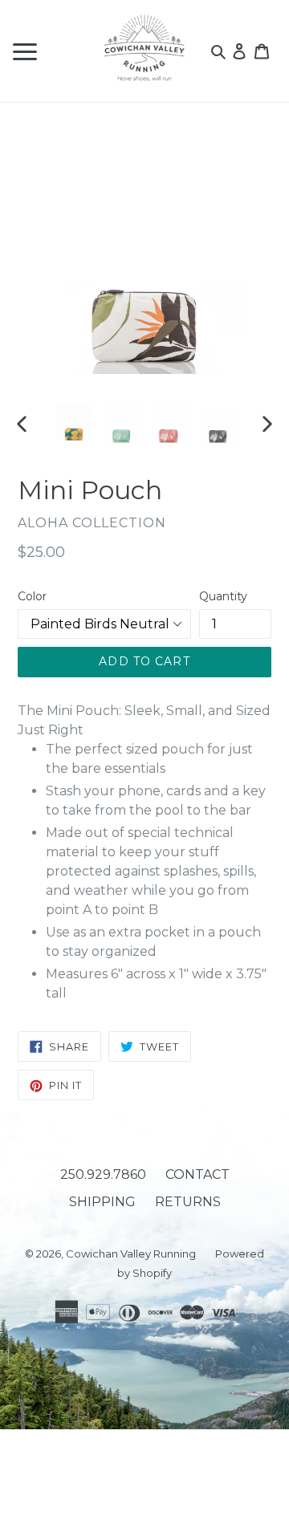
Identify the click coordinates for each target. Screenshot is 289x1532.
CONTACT (197, 1174)
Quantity (223, 596)
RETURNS (188, 1201)
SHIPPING (102, 1201)
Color (32, 596)
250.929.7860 (103, 1174)
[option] (74, 422)
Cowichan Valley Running (131, 1253)
